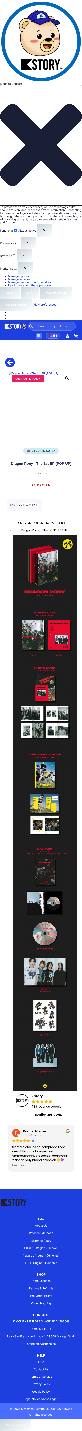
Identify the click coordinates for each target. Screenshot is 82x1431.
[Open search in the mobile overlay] (52, 326)
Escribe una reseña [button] (49, 1115)
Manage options (18, 276)
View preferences (56, 292)
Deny (30, 292)
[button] (41, 145)
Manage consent (15, 1425)
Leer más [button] (18, 1165)
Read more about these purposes (29, 285)
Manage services (19, 279)
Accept (10, 292)
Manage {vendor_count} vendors (29, 282)
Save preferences (16, 304)
